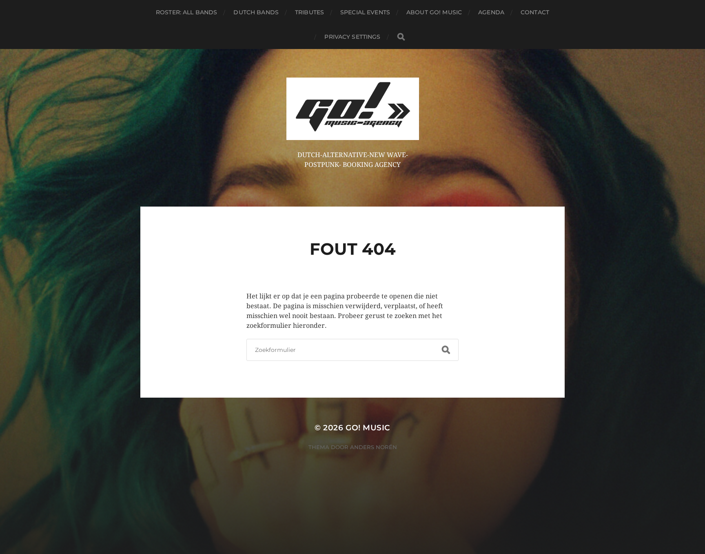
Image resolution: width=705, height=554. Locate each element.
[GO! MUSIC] (352, 109)
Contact (535, 12)
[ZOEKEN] (401, 37)
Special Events (365, 12)
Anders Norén (373, 447)
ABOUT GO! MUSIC (434, 12)
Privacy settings (352, 36)
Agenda (491, 12)
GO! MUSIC (368, 427)
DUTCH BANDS (256, 12)
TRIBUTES (309, 12)
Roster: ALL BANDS (186, 12)
